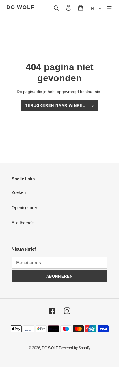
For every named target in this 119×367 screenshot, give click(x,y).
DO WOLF (20, 7)
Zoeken (19, 192)
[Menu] (109, 7)
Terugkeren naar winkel (55, 105)
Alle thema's (23, 222)
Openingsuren (25, 207)
